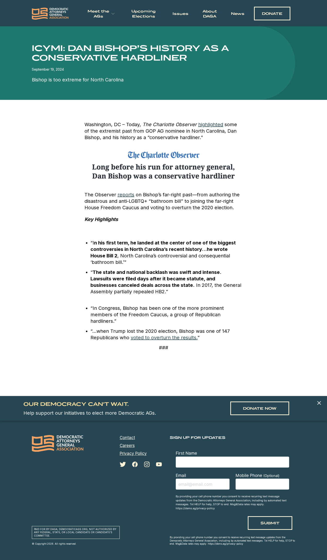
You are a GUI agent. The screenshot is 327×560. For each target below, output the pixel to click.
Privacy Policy (133, 453)
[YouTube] (159, 464)
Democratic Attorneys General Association (50, 14)
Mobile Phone (257, 475)
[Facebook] (135, 464)
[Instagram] (147, 464)
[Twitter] (123, 464)
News (237, 13)
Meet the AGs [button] (98, 13)
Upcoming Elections (143, 13)
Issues (180, 13)
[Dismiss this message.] (319, 403)
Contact (127, 437)
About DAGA (210, 13)
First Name (186, 453)
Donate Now (259, 408)
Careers (127, 445)
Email (181, 475)
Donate (272, 13)
